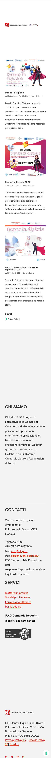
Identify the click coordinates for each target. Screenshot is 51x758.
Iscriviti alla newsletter (20, 621)
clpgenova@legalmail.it (25, 555)
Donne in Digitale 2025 (17, 182)
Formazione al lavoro (18, 602)
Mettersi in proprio (16, 592)
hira (8, 185)
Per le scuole (13, 606)
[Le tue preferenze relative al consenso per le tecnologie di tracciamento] (46, 753)
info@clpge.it (19, 551)
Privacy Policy (13, 319)
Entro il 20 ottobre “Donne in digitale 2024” (21, 268)
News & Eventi (36, 95)
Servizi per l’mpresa (17, 597)
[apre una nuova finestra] (6, 752)
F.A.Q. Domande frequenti (21, 615)
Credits (14, 744)
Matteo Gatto (12, 95)
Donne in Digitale (14, 92)
